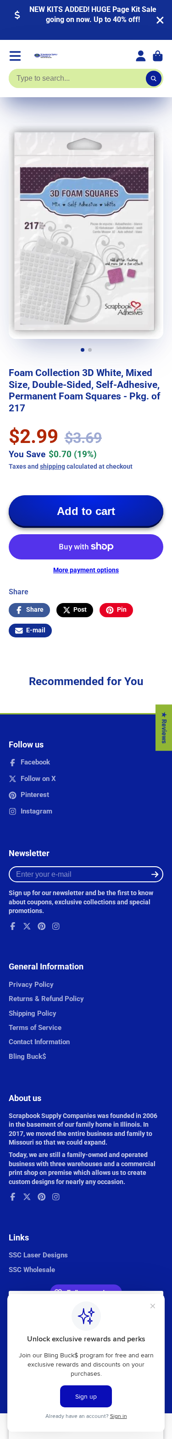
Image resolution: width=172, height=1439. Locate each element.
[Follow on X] (27, 926)
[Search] (153, 78)
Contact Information (39, 1042)
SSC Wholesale (32, 1270)
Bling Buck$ (27, 1056)
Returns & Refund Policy (46, 999)
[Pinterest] (42, 926)
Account (140, 55)
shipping (52, 466)
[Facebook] (13, 926)
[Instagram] (56, 926)
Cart (157, 55)
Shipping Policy (32, 1013)
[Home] (45, 56)
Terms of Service (35, 1028)
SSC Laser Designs (38, 1255)
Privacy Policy (31, 984)
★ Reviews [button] (164, 727)
